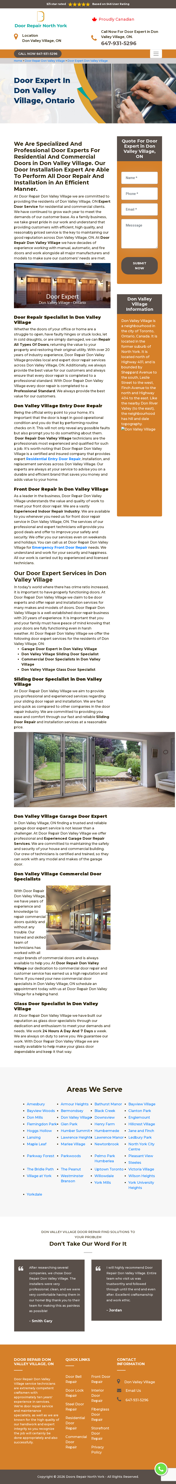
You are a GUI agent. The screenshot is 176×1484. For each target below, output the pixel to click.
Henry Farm (104, 1124)
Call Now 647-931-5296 (37, 54)
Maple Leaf (36, 1144)
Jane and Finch (141, 1131)
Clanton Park (139, 1111)
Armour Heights (75, 1104)
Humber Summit (75, 1131)
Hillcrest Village (141, 1124)
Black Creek (104, 1111)
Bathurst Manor (108, 1104)
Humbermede (106, 1131)
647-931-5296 (118, 43)
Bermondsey (72, 1111)
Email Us (133, 1391)
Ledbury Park (140, 1137)
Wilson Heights (141, 1176)
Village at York (39, 1176)
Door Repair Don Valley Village (44, 60)
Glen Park (69, 1124)
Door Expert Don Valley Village (87, 60)
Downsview (104, 1117)
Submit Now (139, 265)
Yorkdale (34, 1194)
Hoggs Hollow (39, 1131)
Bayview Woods (41, 1111)
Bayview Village (141, 1104)
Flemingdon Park (42, 1124)
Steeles (134, 1163)
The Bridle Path (40, 1169)
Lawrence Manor (109, 1137)
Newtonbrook (106, 1144)
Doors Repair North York (85, 1477)
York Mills (102, 1183)
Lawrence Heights (76, 1137)
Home (18, 60)
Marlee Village (73, 1144)
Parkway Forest (40, 1156)
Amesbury (36, 1104)
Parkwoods (71, 1156)
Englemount (139, 1117)
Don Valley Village (76, 1117)
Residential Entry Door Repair (53, 459)
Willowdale (104, 1176)
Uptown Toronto (109, 1169)
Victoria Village (141, 1169)
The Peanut (71, 1169)
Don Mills (35, 1117)
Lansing (34, 1137)
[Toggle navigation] (156, 53)
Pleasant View (140, 1156)
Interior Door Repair (97, 1395)
